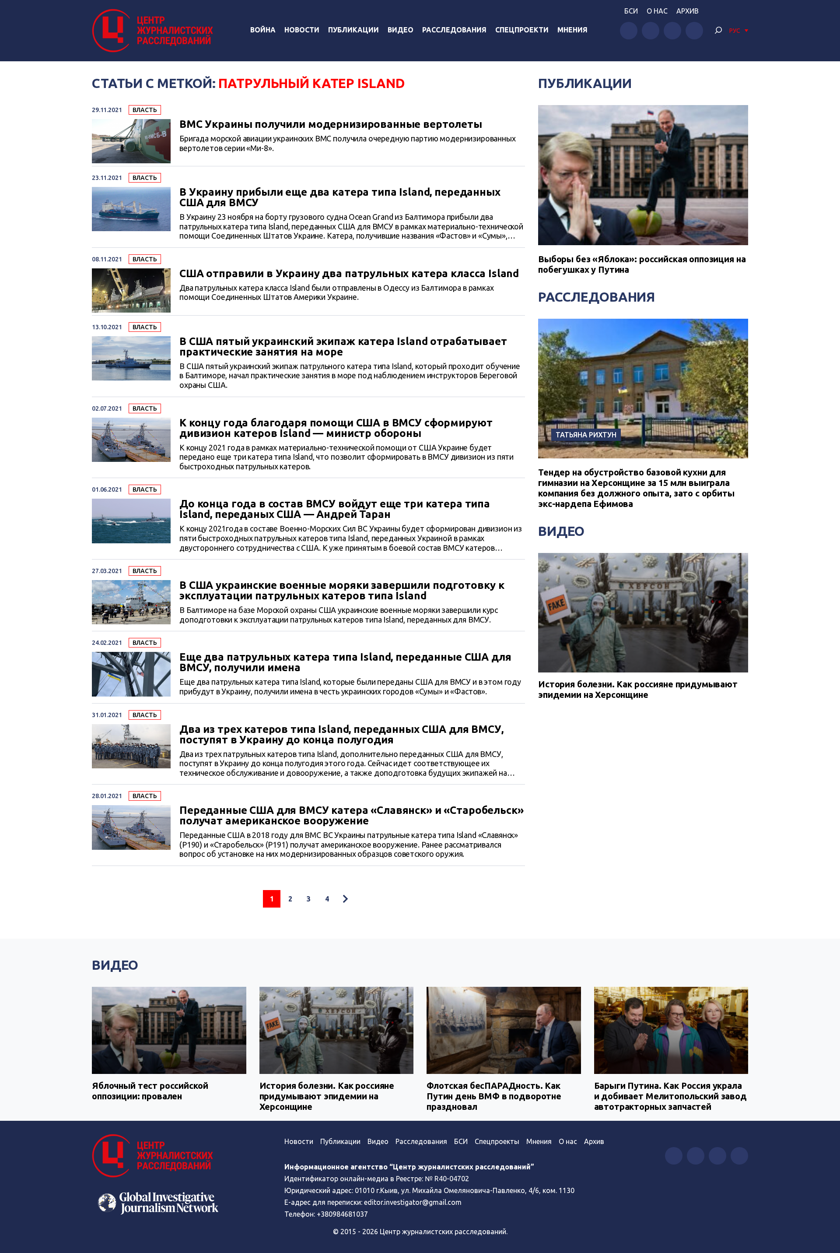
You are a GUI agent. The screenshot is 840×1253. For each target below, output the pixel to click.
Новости (301, 30)
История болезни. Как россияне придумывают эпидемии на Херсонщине (638, 689)
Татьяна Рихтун (586, 435)
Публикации (353, 30)
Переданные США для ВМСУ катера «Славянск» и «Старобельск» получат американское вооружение (351, 815)
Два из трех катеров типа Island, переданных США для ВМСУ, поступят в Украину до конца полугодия (341, 734)
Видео (400, 30)
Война (263, 30)
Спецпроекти (522, 30)
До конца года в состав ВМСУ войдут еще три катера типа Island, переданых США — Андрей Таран (334, 509)
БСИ (631, 11)
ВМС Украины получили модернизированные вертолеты (330, 124)
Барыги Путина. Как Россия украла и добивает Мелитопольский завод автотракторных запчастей (670, 1096)
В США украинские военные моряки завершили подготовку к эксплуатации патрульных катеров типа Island (341, 590)
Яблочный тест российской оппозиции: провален (150, 1091)
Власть (145, 109)
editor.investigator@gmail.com (413, 1202)
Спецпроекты (497, 1141)
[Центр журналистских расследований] (155, 31)
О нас (657, 11)
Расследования (454, 30)
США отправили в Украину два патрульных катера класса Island (349, 273)
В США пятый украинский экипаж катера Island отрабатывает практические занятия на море (343, 346)
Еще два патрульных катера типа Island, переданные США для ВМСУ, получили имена (345, 662)
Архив (687, 11)
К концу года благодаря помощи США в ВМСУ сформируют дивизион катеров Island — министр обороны (335, 428)
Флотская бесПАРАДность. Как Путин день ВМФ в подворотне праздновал (494, 1096)
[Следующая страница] (345, 899)
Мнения (572, 30)
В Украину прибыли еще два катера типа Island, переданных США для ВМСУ (339, 197)
